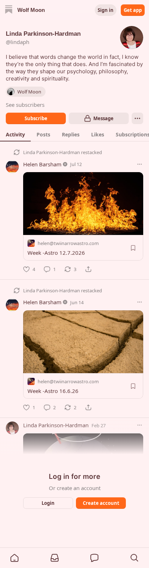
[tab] (15, 134)
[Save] (133, 248)
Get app (133, 10)
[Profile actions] (137, 118)
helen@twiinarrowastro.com (68, 243)
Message (103, 118)
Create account (101, 503)
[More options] (139, 164)
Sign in (106, 10)
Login (48, 503)
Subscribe (36, 118)
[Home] (8, 10)
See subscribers (25, 104)
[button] (14, 558)
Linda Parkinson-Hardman (51, 152)
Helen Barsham (42, 164)
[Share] (88, 269)
